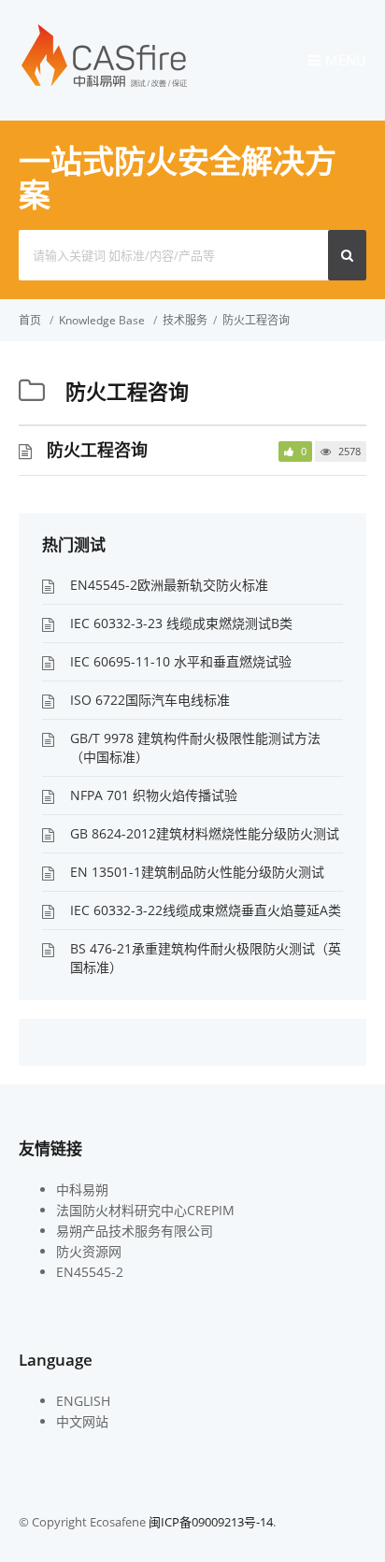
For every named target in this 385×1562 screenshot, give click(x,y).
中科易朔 (82, 1189)
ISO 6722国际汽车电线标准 (150, 700)
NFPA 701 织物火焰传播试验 (153, 795)
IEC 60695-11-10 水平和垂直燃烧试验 (181, 661)
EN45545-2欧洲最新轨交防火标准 (169, 585)
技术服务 (185, 320)
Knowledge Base (102, 320)
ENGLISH (83, 1401)
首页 (30, 320)
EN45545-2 (89, 1272)
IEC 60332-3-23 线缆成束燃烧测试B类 (181, 623)
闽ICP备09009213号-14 (211, 1521)
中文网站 (82, 1421)
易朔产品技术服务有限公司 (134, 1231)
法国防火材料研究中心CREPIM (145, 1210)
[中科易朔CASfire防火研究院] (105, 85)
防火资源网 (88, 1251)
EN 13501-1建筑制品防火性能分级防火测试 (197, 872)
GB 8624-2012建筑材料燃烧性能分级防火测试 (204, 833)
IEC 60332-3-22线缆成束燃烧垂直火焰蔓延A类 (205, 910)
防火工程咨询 (256, 320)
